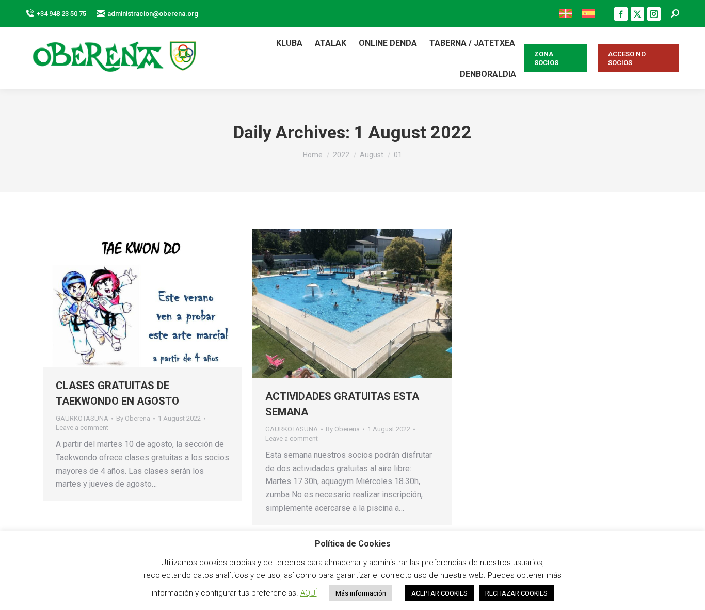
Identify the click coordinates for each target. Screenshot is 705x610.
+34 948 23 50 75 (61, 14)
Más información (360, 593)
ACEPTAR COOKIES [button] (439, 593)
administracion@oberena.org (152, 14)
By (133, 418)
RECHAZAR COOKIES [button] (516, 593)
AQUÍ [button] (308, 593)
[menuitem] (565, 14)
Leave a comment (82, 427)
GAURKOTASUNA (82, 418)
